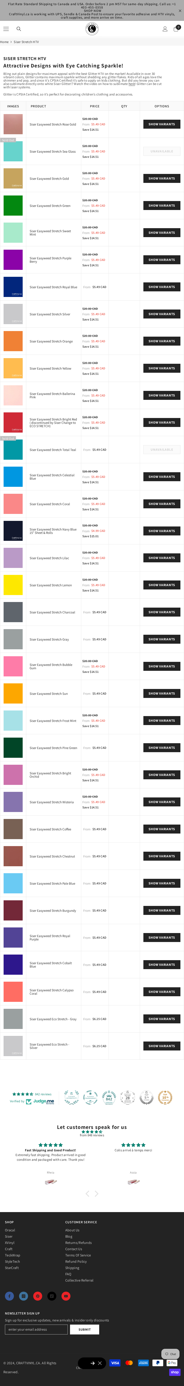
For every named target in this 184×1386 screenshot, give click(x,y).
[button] (88, 1194)
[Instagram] (23, 1296)
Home (4, 41)
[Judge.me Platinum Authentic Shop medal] (71, 1097)
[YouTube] (65, 1296)
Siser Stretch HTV (26, 42)
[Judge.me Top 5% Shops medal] (146, 1097)
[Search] (19, 29)
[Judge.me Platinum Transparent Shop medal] (90, 1097)
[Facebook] (9, 1296)
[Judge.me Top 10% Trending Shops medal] (165, 1097)
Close (180, 10)
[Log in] (165, 28)
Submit (85, 1329)
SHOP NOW (92, 10)
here (132, 84)
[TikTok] (51, 1296)
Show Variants (162, 124)
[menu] (6, 29)
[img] (92, 1131)
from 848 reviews (92, 1135)
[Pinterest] (37, 1296)
